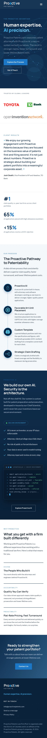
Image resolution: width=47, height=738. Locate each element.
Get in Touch (12, 70)
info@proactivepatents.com (14, 707)
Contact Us (23, 666)
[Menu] (41, 4)
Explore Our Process (15, 62)
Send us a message (11, 711)
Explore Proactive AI (23, 508)
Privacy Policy (9, 714)
